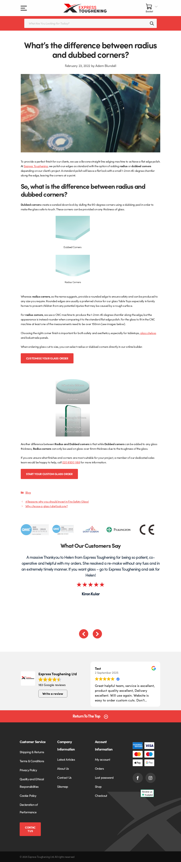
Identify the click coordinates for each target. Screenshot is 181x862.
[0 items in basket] (151, 8)
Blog (28, 492)
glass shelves (148, 333)
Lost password (104, 777)
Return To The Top (86, 716)
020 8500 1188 (71, 462)
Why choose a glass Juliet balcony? (46, 506)
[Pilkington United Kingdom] (119, 529)
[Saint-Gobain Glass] (91, 529)
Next (97, 633)
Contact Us (30, 829)
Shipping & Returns (32, 752)
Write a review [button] (52, 693)
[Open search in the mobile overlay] (90, 23)
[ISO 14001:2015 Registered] (62, 529)
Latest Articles (66, 759)
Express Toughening (36, 166)
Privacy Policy (28, 770)
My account (102, 759)
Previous (83, 633)
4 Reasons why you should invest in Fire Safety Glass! (57, 501)
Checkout (101, 795)
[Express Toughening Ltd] (85, 8)
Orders (99, 768)
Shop (98, 786)
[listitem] (35, 529)
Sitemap (62, 786)
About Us (63, 768)
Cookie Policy (28, 795)
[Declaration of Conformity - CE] (147, 529)
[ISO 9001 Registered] (35, 529)
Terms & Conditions (32, 761)
